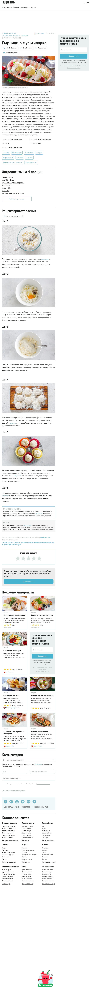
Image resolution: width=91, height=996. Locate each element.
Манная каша (26, 876)
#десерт (17, 542)
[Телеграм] (5, 801)
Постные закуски (47, 872)
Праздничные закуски (29, 855)
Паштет (24, 857)
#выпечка (10, 542)
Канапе (24, 852)
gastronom (40, 33)
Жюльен (24, 848)
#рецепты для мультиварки (11, 545)
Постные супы (46, 874)
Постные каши (47, 879)
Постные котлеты (48, 881)
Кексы (44, 852)
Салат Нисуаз (26, 833)
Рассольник (46, 831)
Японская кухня (7, 881)
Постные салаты (47, 870)
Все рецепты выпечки (49, 862)
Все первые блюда (48, 840)
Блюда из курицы (8, 855)
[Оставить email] (42, 649)
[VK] (11, 801)
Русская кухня (7, 870)
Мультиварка (17, 153)
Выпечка (20, 157)
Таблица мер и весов (16, 199)
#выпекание (32, 542)
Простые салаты (27, 826)
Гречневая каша (27, 870)
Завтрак (39, 153)
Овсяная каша (26, 872)
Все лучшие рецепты (9, 862)
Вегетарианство (31, 162)
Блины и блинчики (8, 852)
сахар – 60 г (6, 188)
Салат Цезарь (26, 831)
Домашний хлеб (47, 855)
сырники (18, 476)
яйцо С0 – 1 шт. (8, 180)
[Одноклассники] (17, 801)
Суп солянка (46, 835)
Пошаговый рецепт (21, 13)
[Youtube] (28, 801)
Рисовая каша (26, 874)
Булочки (44, 850)
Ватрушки (45, 848)
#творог (4, 542)
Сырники (29, 157)
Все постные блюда (48, 884)
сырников (45, 259)
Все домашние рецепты (10, 840)
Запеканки (5, 857)
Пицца (4, 848)
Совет (35, 13)
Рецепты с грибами (8, 831)
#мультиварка (42, 542)
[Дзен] (34, 801)
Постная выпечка (47, 876)
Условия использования (42, 671)
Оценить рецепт (48, 13)
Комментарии (83, 13)
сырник (13, 423)
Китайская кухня (7, 876)
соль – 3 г (5, 191)
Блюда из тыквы (7, 837)
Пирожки (45, 857)
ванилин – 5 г (7, 185)
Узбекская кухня (7, 879)
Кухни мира (6, 884)
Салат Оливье (26, 828)
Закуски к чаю (27, 859)
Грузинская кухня (8, 872)
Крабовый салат (27, 837)
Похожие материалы (66, 13)
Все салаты (25, 840)
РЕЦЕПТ (5, 647)
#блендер (50, 542)
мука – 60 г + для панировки (13, 182)
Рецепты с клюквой (8, 835)
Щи (43, 826)
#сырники (24, 542)
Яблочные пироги (8, 833)
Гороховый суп (47, 833)
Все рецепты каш (27, 884)
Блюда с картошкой (8, 828)
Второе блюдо (8, 157)
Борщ (44, 828)
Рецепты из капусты (8, 826)
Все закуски (26, 862)
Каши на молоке (27, 881)
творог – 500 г (7, 177)
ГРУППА (33, 612)
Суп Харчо (45, 837)
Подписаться (42, 656)
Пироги (44, 859)
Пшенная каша (27, 879)
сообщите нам (45, 537)
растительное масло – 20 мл (13, 193)
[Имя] (14, 772)
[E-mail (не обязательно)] (42, 772)
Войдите (38, 764)
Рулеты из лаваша (28, 850)
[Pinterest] (23, 801)
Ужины (4, 859)
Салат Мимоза (27, 835)
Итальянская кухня (8, 874)
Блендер (6, 153)
